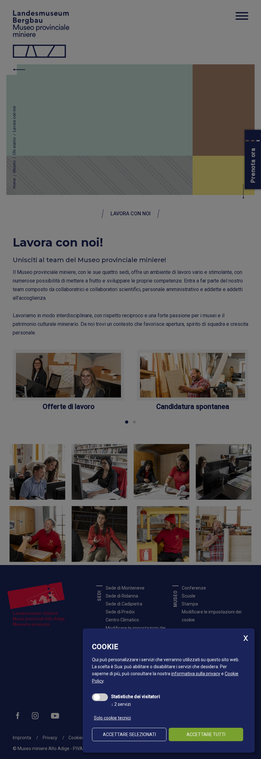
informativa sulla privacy (195, 673)
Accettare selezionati (129, 734)
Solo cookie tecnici (112, 717)
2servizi (121, 704)
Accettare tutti (206, 734)
